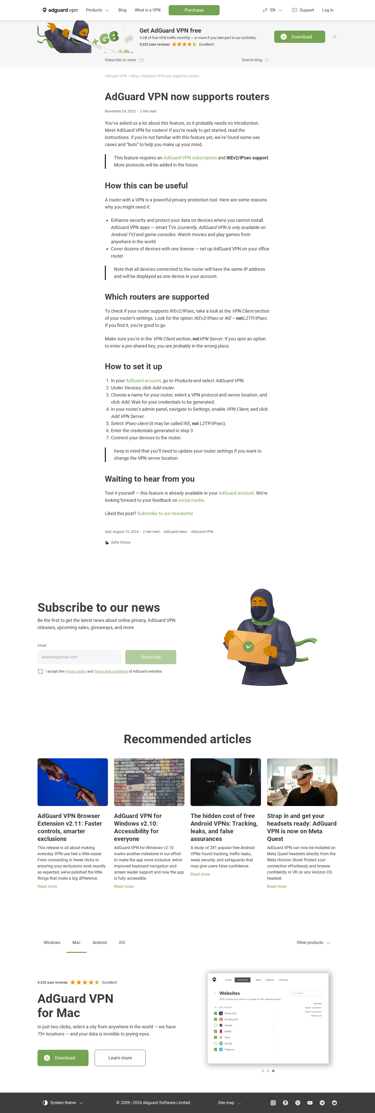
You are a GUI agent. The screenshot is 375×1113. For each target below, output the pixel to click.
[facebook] (285, 1103)
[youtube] (310, 1103)
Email (42, 645)
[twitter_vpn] (298, 1103)
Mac (76, 942)
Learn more (120, 1057)
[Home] (60, 10)
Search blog (252, 60)
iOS (122, 942)
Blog (134, 76)
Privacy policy (75, 671)
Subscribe (151, 657)
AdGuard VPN (116, 76)
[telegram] (322, 1103)
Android (100, 942)
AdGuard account (143, 380)
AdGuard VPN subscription (190, 157)
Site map (226, 1102)
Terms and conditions (111, 671)
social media (191, 500)
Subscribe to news (120, 60)
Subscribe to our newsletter (165, 513)
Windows (52, 942)
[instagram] (273, 1103)
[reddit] (334, 1103)
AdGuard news (175, 532)
